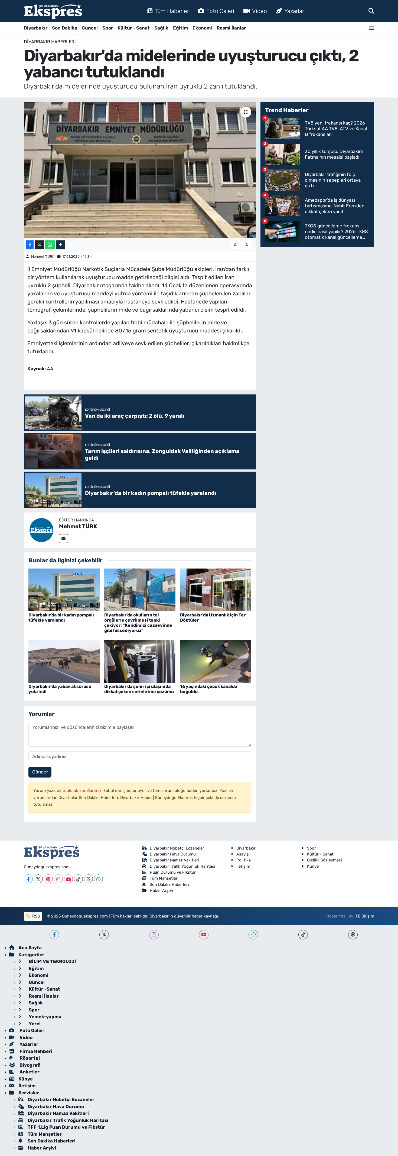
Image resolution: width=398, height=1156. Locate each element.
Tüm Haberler (172, 11)
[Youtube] (68, 878)
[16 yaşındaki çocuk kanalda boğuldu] (215, 661)
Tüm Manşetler (164, 878)
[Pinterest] (48, 878)
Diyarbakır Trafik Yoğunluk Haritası (182, 866)
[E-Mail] (63, 538)
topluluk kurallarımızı (83, 790)
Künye (313, 866)
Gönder (40, 772)
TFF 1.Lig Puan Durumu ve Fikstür (66, 1127)
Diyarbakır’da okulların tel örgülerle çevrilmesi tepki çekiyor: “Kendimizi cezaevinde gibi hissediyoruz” (138, 622)
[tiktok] (303, 934)
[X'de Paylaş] (39, 244)
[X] (38, 878)
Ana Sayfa (30, 947)
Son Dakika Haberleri (169, 884)
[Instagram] (58, 878)
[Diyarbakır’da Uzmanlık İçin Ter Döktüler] (215, 589)
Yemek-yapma (44, 1016)
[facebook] (54, 934)
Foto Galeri (220, 11)
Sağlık (161, 28)
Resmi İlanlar (231, 28)
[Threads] (88, 878)
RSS (35, 916)
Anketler (29, 1072)
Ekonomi (202, 28)
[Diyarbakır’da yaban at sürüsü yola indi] (64, 661)
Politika (243, 860)
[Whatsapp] (98, 878)
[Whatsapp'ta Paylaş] (50, 244)
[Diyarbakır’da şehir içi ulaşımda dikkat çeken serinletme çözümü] (139, 661)
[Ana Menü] (371, 28)
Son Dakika (64, 28)
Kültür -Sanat (44, 989)
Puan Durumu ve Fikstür (173, 872)
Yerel (34, 1023)
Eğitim (180, 28)
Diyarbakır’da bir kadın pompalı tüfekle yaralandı (61, 617)
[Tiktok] (78, 878)
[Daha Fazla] (60, 244)
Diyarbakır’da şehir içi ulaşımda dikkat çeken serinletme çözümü (139, 689)
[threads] (353, 934)
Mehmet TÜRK (42, 256)
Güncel (90, 28)
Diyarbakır (35, 28)
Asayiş (242, 854)
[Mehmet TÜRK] (41, 529)
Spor (107, 28)
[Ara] (371, 11)
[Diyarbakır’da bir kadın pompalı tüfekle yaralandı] (64, 589)
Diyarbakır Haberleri (50, 41)
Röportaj (29, 1058)
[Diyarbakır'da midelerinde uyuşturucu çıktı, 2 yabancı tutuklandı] (140, 170)
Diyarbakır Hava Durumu (173, 854)
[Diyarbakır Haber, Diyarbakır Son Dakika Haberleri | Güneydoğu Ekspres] (53, 11)
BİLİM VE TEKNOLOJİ (52, 961)
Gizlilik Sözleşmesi (324, 860)
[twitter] (104, 934)
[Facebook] (28, 878)
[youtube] (203, 934)
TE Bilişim (364, 916)
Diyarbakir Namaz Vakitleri (174, 860)
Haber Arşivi (161, 890)
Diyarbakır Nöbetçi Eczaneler (177, 848)
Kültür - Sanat (134, 28)
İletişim (243, 866)
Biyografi (29, 1065)
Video (259, 11)
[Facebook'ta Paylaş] (30, 244)
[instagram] (154, 934)
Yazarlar (294, 11)
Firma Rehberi (35, 1051)
